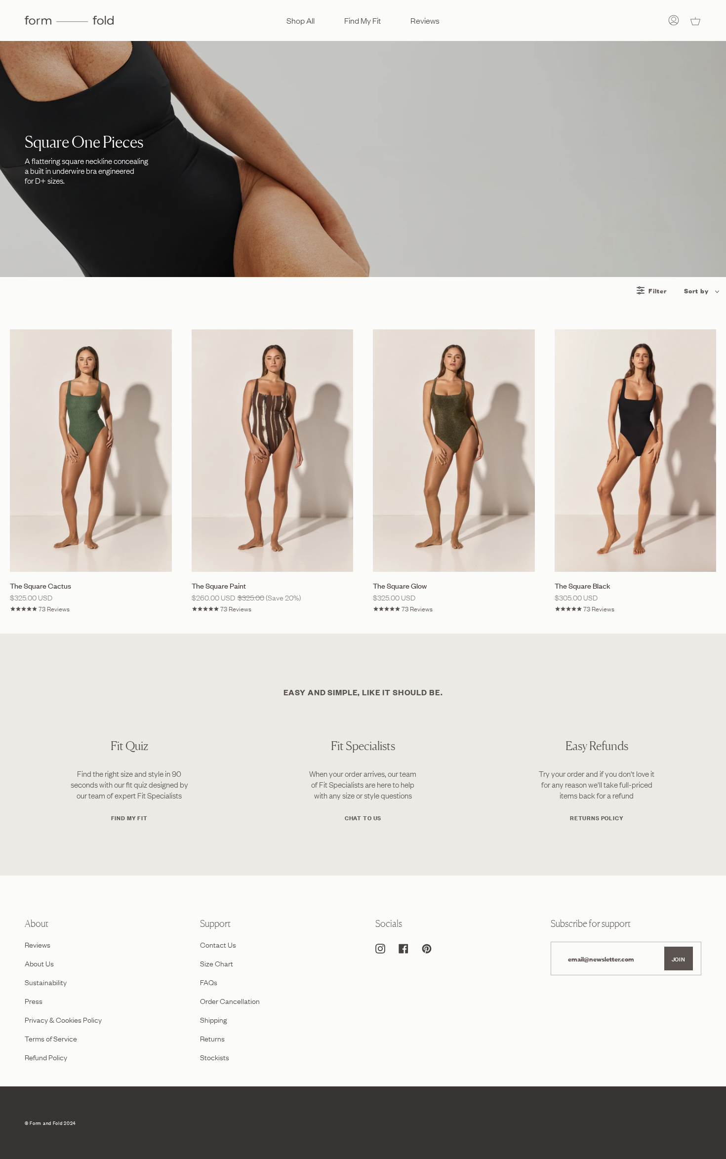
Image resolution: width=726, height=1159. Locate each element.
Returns (212, 1038)
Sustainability (46, 981)
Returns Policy (597, 817)
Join (679, 958)
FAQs (208, 981)
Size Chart (216, 963)
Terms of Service (51, 1038)
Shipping (213, 1019)
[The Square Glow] (454, 450)
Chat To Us (363, 817)
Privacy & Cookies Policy (63, 1019)
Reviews (37, 944)
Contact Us (218, 944)
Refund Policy (46, 1056)
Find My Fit (129, 817)
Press (33, 1000)
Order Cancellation (230, 1000)
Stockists (214, 1056)
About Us (39, 963)
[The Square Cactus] (91, 450)
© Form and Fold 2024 (50, 1123)
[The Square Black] (636, 450)
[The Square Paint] (273, 450)
